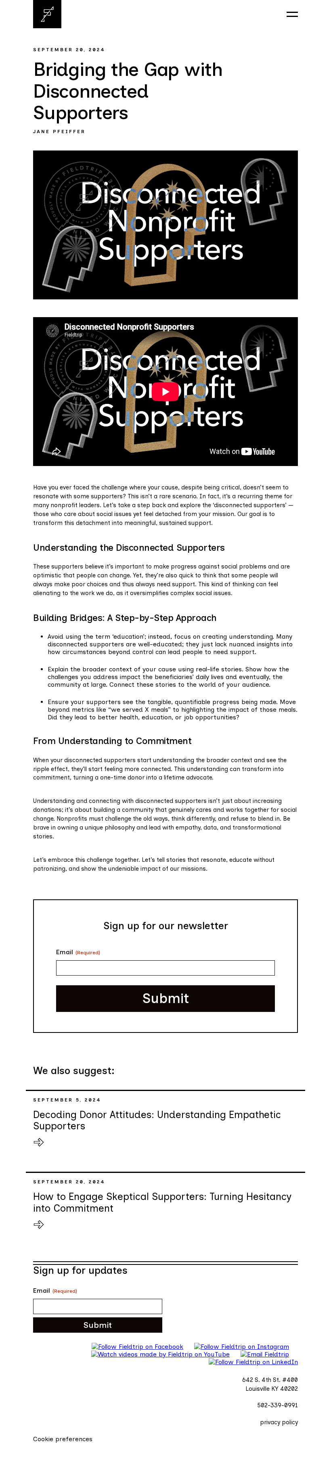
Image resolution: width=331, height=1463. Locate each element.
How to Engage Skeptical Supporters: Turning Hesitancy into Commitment (162, 1202)
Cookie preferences (62, 1439)
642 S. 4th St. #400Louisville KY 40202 (270, 1384)
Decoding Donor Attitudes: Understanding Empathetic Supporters (157, 1120)
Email (78, 952)
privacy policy (279, 1422)
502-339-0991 (277, 1405)
